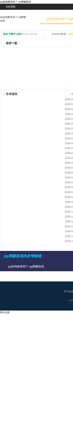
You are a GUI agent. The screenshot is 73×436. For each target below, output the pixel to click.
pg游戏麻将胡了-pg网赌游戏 (13, 19)
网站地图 (5, 312)
